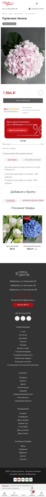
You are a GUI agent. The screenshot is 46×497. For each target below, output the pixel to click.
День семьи (23, 433)
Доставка (12, 160)
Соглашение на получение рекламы (23, 365)
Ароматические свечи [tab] (33, 200)
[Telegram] (27, 3)
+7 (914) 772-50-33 (23, 294)
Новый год (23, 423)
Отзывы (23, 345)
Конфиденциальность (23, 355)
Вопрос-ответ (23, 348)
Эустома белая (12, 246)
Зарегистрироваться (17, 130)
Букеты (23, 381)
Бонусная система (23, 362)
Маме (23, 446)
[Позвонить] (42, 3)
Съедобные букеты (23, 401)
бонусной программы (32, 135)
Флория (5, 486)
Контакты (23, 335)
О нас (23, 332)
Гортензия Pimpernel (32, 246)
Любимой (23, 449)
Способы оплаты (33, 160)
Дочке (23, 456)
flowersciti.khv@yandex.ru (23, 300)
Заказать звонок (23, 305)
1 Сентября (23, 427)
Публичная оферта (23, 358)
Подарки (23, 377)
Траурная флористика (23, 394)
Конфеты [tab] (10, 200)
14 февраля (23, 417)
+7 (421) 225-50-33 (23, 297)
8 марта (23, 413)
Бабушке (23, 453)
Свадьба (23, 391)
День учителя (23, 430)
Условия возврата (23, 352)
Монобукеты (23, 397)
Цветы (23, 384)
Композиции (23, 387)
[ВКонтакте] (31, 3)
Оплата (23, 342)
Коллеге (23, 459)
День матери (23, 420)
